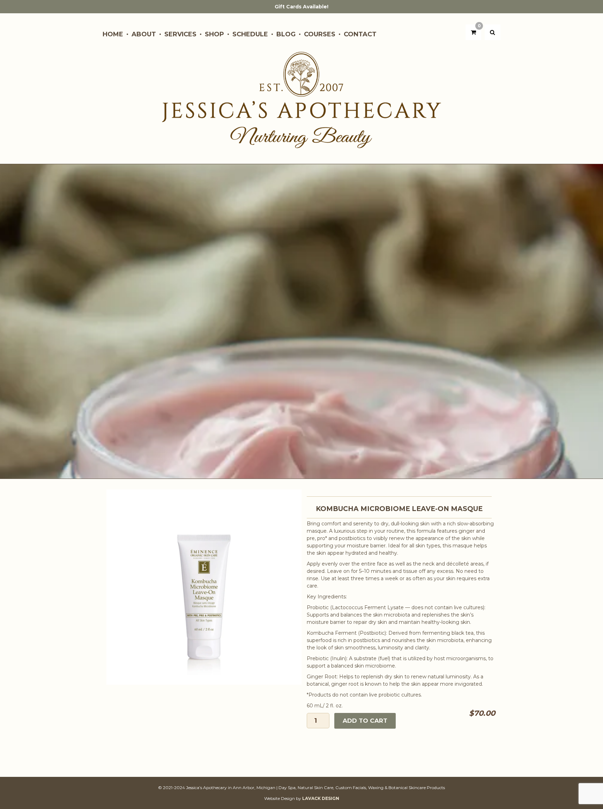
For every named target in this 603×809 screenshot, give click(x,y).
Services (180, 34)
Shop (214, 34)
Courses (319, 34)
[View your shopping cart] (473, 32)
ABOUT (144, 34)
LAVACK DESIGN (320, 798)
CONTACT (360, 34)
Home (113, 34)
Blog (286, 34)
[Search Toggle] (492, 32)
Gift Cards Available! (301, 6)
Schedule (250, 34)
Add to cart (365, 720)
